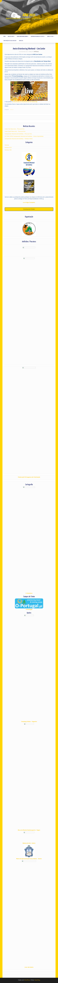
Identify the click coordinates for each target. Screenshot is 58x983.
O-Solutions (29, 593)
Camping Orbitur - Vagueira (29, 721)
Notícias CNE (8, 150)
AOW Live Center (11, 36)
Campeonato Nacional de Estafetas (37, 36)
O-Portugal (29, 609)
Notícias (11, 109)
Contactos (21, 40)
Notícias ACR (8, 147)
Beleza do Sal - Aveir (29, 843)
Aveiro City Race (50, 36)
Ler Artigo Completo (29, 202)
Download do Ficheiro (29, 209)
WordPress (27, 980)
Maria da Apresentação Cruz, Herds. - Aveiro (29, 858)
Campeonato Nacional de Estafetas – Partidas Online (18, 138)
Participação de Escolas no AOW (10, 40)
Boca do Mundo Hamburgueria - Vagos (29, 830)
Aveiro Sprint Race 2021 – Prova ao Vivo (15, 131)
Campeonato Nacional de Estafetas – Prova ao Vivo (18, 134)
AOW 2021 (29, 15)
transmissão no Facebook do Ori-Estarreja (25, 101)
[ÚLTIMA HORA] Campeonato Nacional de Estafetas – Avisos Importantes (24, 136)
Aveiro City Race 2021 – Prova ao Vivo (14, 129)
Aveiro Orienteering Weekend (22, 36)
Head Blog (37, 980)
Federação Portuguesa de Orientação (29, 477)
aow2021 (36, 51)
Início (5, 36)
